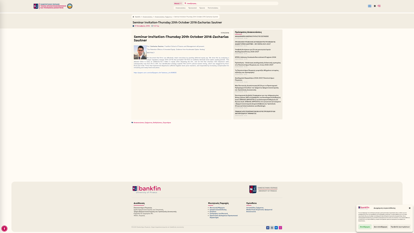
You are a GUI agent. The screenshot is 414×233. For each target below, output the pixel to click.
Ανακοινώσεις (181, 8)
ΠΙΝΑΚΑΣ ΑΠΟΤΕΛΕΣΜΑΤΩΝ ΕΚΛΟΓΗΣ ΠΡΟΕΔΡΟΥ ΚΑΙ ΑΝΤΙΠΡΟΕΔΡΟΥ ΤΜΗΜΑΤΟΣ (255, 112)
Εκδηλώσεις (157, 123)
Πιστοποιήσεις (213, 8)
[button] (410, 208)
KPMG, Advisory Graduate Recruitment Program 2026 (255, 57)
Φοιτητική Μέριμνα (217, 208)
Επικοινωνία (251, 212)
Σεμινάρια (167, 123)
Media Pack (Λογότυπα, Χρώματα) (259, 210)
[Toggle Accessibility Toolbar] (4, 228)
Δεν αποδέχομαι (380, 227)
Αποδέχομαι (365, 227)
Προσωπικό (192, 8)
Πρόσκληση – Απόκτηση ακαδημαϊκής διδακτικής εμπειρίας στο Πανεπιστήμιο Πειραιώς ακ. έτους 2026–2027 (258, 64)
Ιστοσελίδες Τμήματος (255, 208)
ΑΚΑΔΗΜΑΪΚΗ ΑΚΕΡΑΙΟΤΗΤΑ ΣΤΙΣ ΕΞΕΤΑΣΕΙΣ (252, 36)
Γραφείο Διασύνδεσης (218, 210)
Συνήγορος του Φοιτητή (219, 213)
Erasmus (213, 212)
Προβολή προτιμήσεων (400, 227)
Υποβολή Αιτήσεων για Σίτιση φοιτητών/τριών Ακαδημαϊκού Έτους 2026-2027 (253, 51)
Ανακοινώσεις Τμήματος (143, 123)
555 (155, 72)
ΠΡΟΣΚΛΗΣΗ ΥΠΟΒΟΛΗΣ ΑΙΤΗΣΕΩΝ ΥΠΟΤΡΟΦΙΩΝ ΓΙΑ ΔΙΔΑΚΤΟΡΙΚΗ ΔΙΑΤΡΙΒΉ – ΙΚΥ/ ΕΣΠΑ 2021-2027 (255, 43)
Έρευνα (202, 8)
